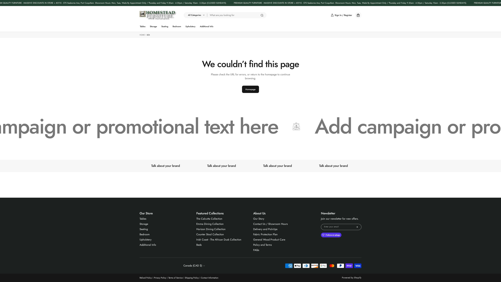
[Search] (262, 15)
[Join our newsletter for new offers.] (357, 227)
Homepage (250, 89)
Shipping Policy (192, 277)
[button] (195, 15)
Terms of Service (175, 277)
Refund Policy (146, 277)
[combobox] (236, 15)
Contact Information (209, 277)
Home (142, 35)
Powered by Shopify (351, 277)
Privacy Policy (160, 277)
